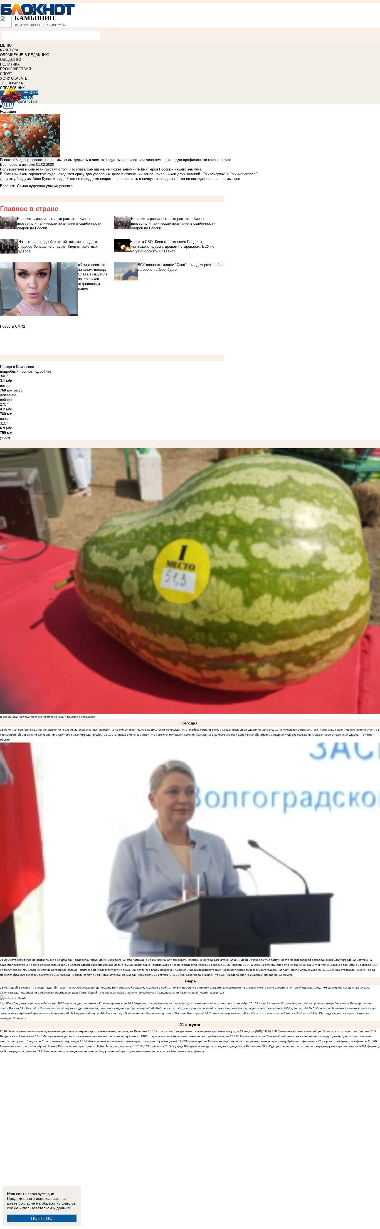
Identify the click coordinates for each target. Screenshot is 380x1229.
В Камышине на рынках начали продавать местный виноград (171, 959)
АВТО (28, 97)
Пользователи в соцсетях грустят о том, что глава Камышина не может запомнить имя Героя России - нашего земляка (100, 169)
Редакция (8, 111)
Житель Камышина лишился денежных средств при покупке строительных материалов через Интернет (77, 1031)
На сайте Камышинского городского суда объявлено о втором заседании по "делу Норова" (88, 1008)
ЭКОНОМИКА (11, 83)
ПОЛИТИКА (10, 64)
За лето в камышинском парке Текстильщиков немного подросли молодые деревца (166, 964)
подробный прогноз (16, 371)
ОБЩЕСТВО (10, 59)
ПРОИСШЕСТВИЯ (15, 69)
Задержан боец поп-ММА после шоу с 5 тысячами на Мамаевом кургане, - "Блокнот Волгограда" (139, 1013)
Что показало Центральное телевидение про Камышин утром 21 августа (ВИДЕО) (211, 1031)
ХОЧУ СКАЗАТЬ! (14, 78)
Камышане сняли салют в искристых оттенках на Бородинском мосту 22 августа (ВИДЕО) (120, 974)
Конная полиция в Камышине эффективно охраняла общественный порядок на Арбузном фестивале (76, 729)
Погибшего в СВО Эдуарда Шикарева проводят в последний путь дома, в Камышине (204, 1046)
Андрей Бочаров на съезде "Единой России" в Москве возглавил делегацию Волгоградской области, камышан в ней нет (90, 987)
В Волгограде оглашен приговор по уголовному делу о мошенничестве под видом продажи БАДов (115, 969)
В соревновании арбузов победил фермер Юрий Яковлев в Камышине (47, 716)
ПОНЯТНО (42, 1218)
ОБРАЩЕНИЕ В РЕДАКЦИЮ (24, 55)
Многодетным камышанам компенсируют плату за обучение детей (132, 1041)
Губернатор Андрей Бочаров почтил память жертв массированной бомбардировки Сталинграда (286, 959)
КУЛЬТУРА (9, 50)
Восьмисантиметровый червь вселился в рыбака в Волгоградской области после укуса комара (254, 969)
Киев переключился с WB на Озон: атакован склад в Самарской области (261, 1013)
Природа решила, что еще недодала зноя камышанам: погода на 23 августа (241, 974)
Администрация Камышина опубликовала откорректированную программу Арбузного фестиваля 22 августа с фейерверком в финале (276, 1041)
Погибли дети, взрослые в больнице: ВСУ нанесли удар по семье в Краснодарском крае (67, 1003)
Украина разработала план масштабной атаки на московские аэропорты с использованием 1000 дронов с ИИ (233, 1008)
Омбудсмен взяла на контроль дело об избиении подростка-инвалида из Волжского (65, 959)
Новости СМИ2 (12, 326)
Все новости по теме (17, 164)
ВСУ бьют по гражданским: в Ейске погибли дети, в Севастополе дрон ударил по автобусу (213, 729)
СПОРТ (6, 74)
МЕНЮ (6, 45)
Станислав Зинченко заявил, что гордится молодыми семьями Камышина (161, 734)
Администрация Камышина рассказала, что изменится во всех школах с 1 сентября (191, 1003)
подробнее (42, 371)
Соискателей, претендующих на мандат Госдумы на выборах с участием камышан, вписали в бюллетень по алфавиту (124, 1051)
